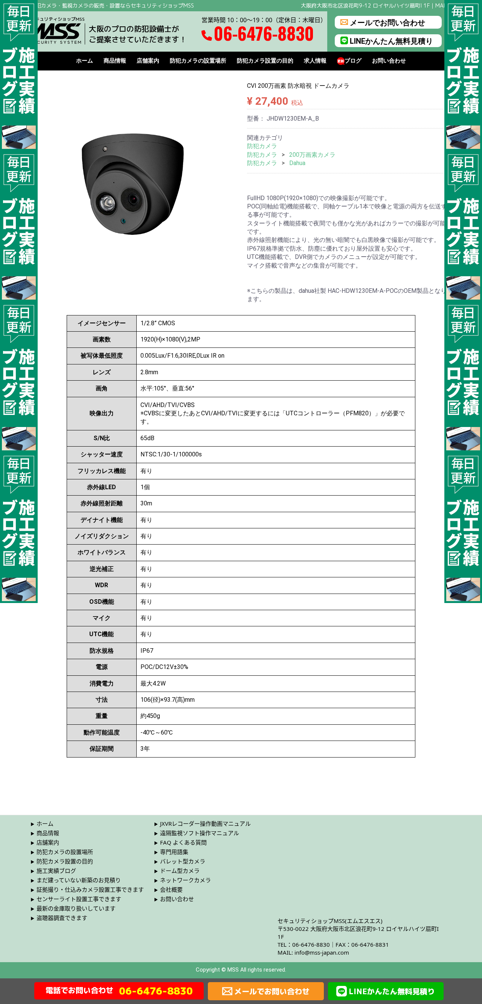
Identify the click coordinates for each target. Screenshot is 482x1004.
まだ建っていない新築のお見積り (79, 880)
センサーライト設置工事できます (79, 899)
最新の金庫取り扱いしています (76, 908)
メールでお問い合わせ (387, 22)
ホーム (84, 61)
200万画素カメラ (312, 154)
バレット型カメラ (182, 861)
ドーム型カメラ (180, 870)
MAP (441, 5)
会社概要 (171, 889)
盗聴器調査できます (62, 917)
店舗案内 (148, 61)
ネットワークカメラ (185, 880)
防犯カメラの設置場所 (198, 61)
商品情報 (115, 61)
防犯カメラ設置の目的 (265, 61)
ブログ (353, 61)
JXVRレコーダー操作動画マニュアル (205, 823)
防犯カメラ (262, 146)
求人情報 (315, 61)
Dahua (297, 163)
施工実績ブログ (56, 870)
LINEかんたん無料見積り (391, 41)
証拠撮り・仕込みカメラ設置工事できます (90, 889)
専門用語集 (174, 852)
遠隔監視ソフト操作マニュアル (199, 833)
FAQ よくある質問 (183, 842)
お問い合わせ (389, 61)
